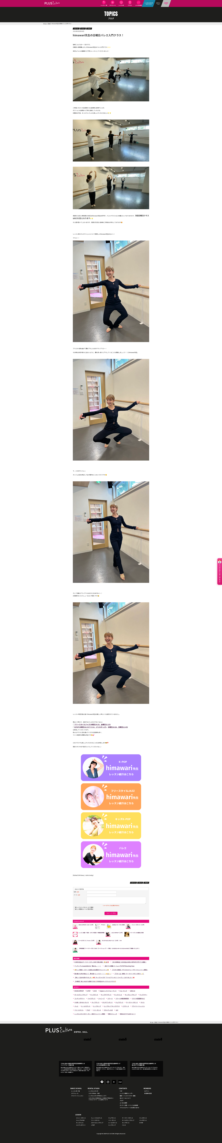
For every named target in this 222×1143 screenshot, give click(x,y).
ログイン (146, 1091)
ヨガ (117, 1010)
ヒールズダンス (85, 1006)
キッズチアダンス (106, 995)
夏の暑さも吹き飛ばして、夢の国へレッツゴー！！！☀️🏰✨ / (92, 974)
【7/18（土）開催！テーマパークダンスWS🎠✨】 (129, 974)
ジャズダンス (91, 998)
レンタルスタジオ (93, 1091)
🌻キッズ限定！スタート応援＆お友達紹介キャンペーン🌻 (91, 970)
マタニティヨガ (108, 1010)
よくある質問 (138, 5)
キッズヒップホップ (131, 995)
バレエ (82, 28)
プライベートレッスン (138, 1006)
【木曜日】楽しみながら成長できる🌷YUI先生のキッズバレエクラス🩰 (95, 981)
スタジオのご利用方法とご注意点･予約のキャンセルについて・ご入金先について (101, 1099)
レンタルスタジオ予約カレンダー (98, 1096)
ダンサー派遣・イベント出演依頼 (129, 1105)
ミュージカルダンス (96, 1118)
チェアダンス (119, 1002)
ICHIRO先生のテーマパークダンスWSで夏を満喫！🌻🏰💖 (91, 962)
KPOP (76, 727)
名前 (76, 892)
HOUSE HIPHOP (79, 991)
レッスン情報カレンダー (126, 1093)
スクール (76, 28)
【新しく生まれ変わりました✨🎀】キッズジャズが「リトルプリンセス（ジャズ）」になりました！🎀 (104, 977)
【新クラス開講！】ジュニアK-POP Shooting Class (119, 966)
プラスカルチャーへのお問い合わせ (129, 1107)
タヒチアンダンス (107, 1002)
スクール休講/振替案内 (122, 998)
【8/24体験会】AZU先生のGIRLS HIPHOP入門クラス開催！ (129, 962)
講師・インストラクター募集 (127, 1096)
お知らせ (132, 991)
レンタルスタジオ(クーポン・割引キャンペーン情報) (89, 1014)
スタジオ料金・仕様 (94, 1093)
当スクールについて (125, 1098)
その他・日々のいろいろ (81, 1002)
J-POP (93, 1125)
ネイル (142, 1002)
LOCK (95, 991)
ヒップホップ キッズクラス (112, 1006)
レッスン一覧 (104, 5)
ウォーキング (123, 991)
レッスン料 (121, 5)
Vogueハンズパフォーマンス (108, 991)
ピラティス (126, 1006)
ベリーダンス (97, 1010)
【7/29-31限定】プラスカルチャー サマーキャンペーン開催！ (130, 970)
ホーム (44, 23)
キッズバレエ (118, 995)
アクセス (130, 5)
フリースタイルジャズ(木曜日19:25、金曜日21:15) (92, 724)
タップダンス (95, 1002)
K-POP (88, 991)
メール (77, 895)
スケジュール (112, 5)
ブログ (49, 23)
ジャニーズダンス (81, 1118)
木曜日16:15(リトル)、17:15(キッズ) (93, 727)
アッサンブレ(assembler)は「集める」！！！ (87, 966)
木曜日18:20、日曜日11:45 (117, 727)
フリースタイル (78, 1010)
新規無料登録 (148, 1093)
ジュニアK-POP (80, 1120)
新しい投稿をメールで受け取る (84, 909)
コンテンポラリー (79, 998)
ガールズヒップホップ (80, 995)
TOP (121, 1091)
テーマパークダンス (132, 1002)
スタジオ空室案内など (138, 998)
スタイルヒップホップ (97, 1123)
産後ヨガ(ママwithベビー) (127, 1014)
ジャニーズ (101, 998)
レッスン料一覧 (75, 1091)
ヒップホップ (97, 1006)
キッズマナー (143, 995)
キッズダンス (94, 995)
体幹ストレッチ (112, 1014)
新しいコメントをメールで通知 (84, 907)
